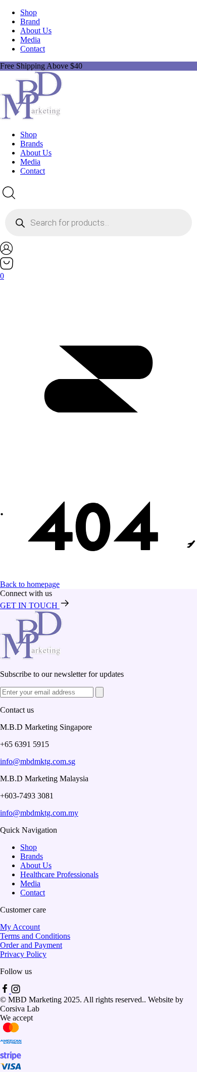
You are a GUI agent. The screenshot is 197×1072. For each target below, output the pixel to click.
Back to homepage (30, 584)
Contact (32, 48)
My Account (20, 927)
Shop (28, 12)
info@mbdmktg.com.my (39, 813)
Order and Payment (31, 945)
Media (30, 39)
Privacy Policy (23, 954)
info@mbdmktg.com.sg (37, 761)
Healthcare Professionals (59, 874)
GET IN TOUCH (30, 605)
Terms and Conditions (35, 936)
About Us (36, 30)
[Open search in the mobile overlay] (98, 222)
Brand (30, 21)
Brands (31, 143)
